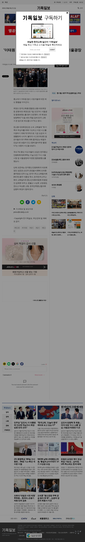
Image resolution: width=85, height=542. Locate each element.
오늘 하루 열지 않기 (62, 66)
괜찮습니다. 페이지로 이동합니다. (29, 60)
